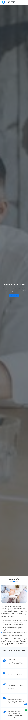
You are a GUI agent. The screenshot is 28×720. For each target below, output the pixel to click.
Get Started (14, 296)
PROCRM (10, 2)
